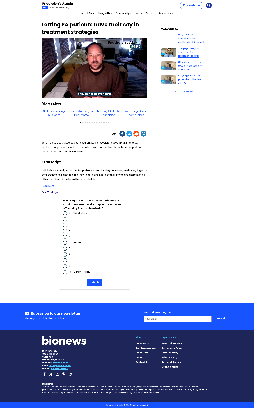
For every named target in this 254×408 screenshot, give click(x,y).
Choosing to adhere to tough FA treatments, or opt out (191, 65)
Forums (150, 13)
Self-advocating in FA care (54, 113)
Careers (140, 357)
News (139, 13)
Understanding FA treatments (81, 113)
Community (122, 13)
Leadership (142, 352)
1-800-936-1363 (59, 368)
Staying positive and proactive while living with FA (190, 79)
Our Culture (142, 343)
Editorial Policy (170, 352)
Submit (94, 282)
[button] (191, 5)
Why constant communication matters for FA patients (191, 38)
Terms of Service (171, 362)
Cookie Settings (171, 366)
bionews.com (60, 362)
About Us (141, 337)
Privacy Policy (169, 357)
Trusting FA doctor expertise (109, 113)
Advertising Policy (172, 343)
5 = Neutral (75, 242)
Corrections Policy (172, 347)
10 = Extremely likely (79, 271)
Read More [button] (48, 186)
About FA (86, 13)
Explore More (169, 337)
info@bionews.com (60, 365)
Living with (104, 13)
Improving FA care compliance (136, 113)
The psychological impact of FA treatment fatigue (188, 52)
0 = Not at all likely (79, 212)
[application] (94, 68)
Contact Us (142, 362)
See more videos (183, 91)
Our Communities (146, 347)
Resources (165, 13)
